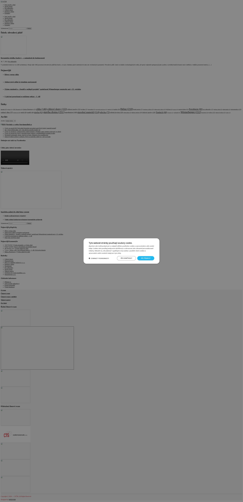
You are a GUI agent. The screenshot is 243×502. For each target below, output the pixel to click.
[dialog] (121, 251)
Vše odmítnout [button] (126, 258)
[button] (99, 258)
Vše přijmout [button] (146, 258)
